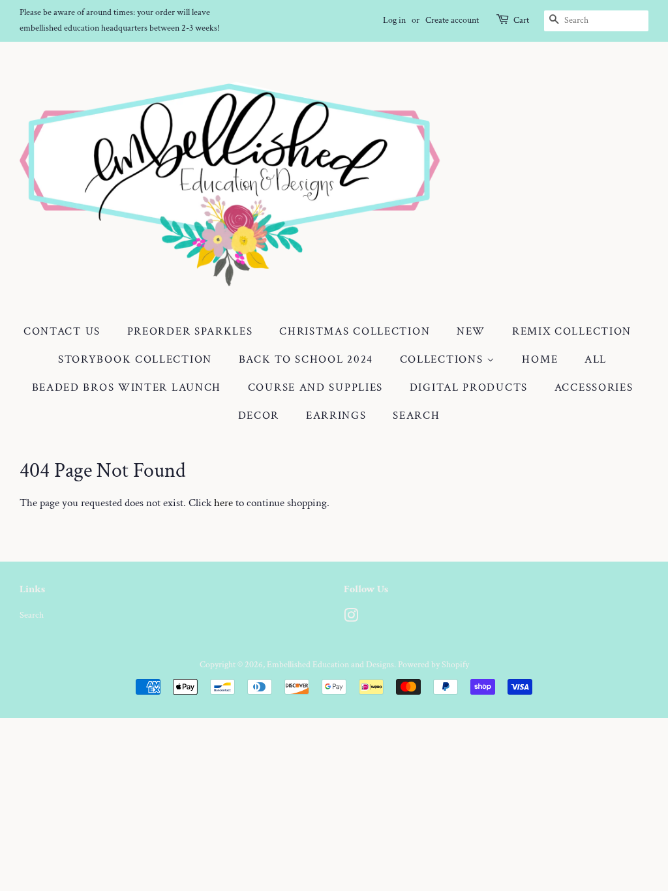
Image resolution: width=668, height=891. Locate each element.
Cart (521, 20)
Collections (443, 359)
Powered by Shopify (433, 664)
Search (416, 415)
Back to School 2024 (306, 359)
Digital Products (469, 387)
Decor (259, 415)
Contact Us (61, 331)
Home (540, 359)
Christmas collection (354, 331)
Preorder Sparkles (190, 331)
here (223, 503)
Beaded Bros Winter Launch (127, 387)
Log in (394, 20)
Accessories (593, 387)
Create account (452, 20)
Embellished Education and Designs (330, 664)
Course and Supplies (315, 387)
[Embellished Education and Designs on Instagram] (351, 618)
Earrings (336, 415)
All (595, 359)
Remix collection (571, 331)
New (471, 331)
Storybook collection (135, 359)
